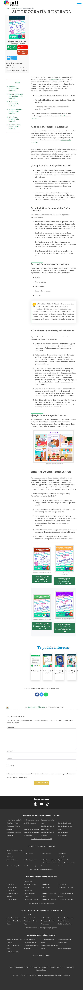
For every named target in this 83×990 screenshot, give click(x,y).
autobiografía (55, 79)
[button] (79, 3)
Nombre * (10, 751)
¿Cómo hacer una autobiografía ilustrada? (15, 111)
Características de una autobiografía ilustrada (16, 96)
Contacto (69, 967)
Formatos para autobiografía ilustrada (14, 127)
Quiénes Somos (41, 970)
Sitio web (10, 765)
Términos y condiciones (18, 967)
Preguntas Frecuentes (55, 967)
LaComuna (49, 975)
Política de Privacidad (37, 967)
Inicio (8, 8)
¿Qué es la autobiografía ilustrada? (14, 88)
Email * (9, 758)
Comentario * (12, 727)
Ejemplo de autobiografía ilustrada (14, 119)
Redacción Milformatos (37, 707)
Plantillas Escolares (16, 8)
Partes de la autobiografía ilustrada (14, 104)
